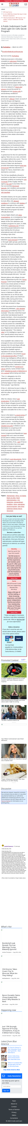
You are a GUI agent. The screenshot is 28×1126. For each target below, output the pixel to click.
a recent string (20, 415)
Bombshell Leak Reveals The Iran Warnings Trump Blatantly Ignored (9, 946)
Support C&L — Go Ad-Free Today (14, 1)
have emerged (12, 240)
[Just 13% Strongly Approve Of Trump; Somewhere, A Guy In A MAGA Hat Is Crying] (11, 1018)
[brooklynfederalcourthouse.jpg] (12, 51)
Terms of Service (6, 801)
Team (14, 1101)
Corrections (14, 1118)
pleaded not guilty (7, 426)
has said (9, 184)
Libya (15, 504)
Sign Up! (6, 1090)
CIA (18, 500)
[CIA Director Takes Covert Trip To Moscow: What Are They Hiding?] (11, 961)
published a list (14, 226)
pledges (22, 203)
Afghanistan (11, 496)
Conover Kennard (6, 1035)
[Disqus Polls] (14, 824)
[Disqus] (14, 862)
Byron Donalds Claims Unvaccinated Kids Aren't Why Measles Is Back (11, 998)
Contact (14, 1107)
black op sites (11, 498)
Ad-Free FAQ (21, 619)
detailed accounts (11, 371)
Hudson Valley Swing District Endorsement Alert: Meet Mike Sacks (14, 1057)
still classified (5, 192)
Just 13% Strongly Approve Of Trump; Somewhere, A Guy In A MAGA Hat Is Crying (11, 1029)
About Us (14, 1104)
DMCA (14, 1115)
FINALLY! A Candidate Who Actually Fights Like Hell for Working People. (15, 1064)
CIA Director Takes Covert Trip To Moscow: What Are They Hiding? (9, 972)
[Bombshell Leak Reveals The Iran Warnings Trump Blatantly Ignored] (11, 935)
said (18, 442)
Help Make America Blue (11, 1070)
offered (11, 99)
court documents (15, 459)
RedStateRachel (6, 978)
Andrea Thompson (6, 952)
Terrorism (10, 511)
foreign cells (17, 91)
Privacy (14, 1112)
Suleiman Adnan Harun (14, 509)
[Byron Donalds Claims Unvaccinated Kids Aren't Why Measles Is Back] (11, 987)
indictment (13, 61)
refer (2, 332)
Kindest (9, 642)
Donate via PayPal (19, 638)
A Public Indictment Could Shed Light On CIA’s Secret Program (13, 29)
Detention (10, 502)
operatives (21, 504)
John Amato (5, 1004)
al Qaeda (23, 496)
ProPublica (6, 47)
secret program (12, 506)
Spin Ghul (21, 506)
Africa (17, 496)
